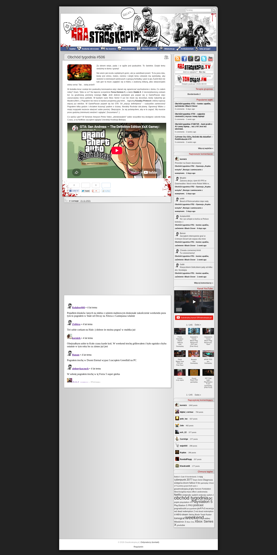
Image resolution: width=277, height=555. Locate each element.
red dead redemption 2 (184, 511)
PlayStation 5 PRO (183, 505)
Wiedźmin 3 (180, 521)
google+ (191, 59)
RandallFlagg (186, 459)
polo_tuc (184, 419)
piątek (176, 502)
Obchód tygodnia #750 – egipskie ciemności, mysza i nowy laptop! (190, 115)
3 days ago (190, 211)
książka (182, 492)
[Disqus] (119, 248)
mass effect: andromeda (197, 492)
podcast (198, 505)
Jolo (182, 425)
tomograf (179, 518)
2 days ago (190, 173)
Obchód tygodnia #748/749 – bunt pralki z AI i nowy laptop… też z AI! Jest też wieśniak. (193, 126)
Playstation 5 (202, 502)
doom (186, 483)
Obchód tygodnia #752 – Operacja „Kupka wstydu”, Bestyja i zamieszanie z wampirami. (192, 169)
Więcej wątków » (205, 148)
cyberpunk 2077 (183, 479)
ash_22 (183, 432)
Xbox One (190, 522)
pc (211, 498)
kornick (183, 159)
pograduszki (180, 508)
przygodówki (192, 509)
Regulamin (138, 547)
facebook (184, 59)
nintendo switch (190, 495)
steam (197, 59)
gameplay (204, 483)
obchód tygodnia (191, 497)
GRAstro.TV (193, 68)
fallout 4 (193, 483)
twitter (204, 59)
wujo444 (183, 446)
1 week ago (201, 245)
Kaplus (183, 452)
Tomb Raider (206, 515)
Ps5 (203, 508)
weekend (194, 517)
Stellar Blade (194, 515)
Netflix (178, 494)
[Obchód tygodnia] (166, 57)
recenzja (210, 508)
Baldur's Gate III (180, 477)
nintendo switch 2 (206, 495)
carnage (75, 201)
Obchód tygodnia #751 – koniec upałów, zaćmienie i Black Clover (193, 105)
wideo (207, 518)
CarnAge (184, 439)
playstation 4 (185, 502)
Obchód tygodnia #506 (86, 57)
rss (178, 59)
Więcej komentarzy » (203, 283)
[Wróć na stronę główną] (138, 30)
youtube (211, 59)
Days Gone (198, 480)
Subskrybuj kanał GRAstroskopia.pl (196, 318)
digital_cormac (186, 412)
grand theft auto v (191, 486)
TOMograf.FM (193, 80)
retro (178, 514)
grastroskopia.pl (182, 489)
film (199, 483)
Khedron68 (185, 466)
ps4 (199, 508)
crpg (200, 476)
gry (192, 488)
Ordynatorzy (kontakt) (150, 542)
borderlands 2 (192, 477)
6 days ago (201, 228)
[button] (198, 324)
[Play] (194, 302)
